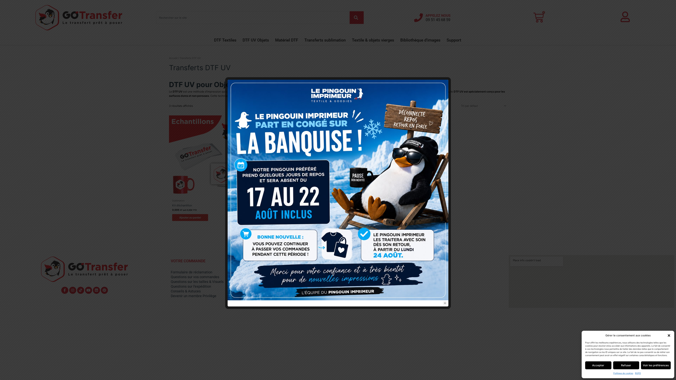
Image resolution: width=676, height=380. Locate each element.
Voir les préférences (656, 365)
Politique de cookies (623, 373)
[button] (669, 335)
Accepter (598, 365)
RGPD (638, 373)
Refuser (626, 365)
